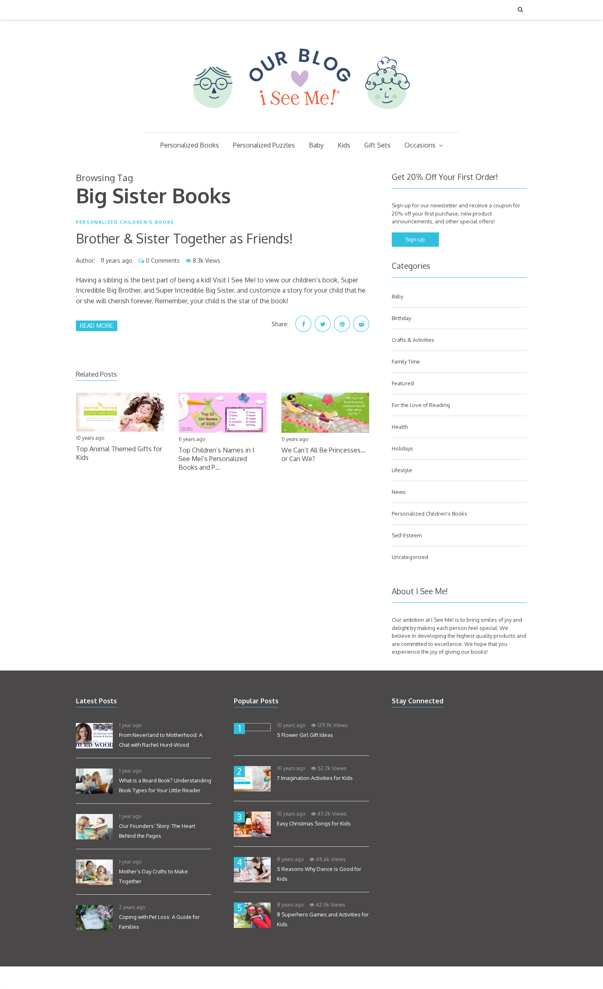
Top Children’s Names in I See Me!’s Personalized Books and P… (216, 458)
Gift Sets (377, 145)
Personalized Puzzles (264, 145)
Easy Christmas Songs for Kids (314, 823)
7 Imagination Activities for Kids (315, 778)
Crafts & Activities (413, 339)
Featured (403, 383)
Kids (344, 145)
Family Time (406, 361)
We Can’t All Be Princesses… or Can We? (323, 454)
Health (400, 426)
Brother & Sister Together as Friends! (184, 238)
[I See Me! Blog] (301, 121)
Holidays (402, 448)
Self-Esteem (407, 535)
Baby (316, 145)
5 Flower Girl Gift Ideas (305, 735)
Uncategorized (410, 557)
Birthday (401, 318)
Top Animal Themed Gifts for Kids (119, 453)
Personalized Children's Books (125, 222)
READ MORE (96, 325)
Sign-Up (415, 239)
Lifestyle (402, 470)
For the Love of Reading (421, 405)
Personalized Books (189, 145)
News (399, 492)
